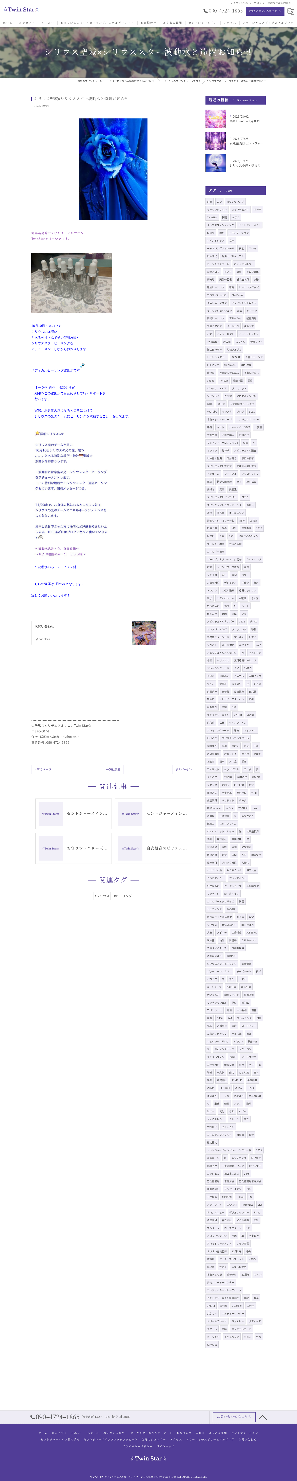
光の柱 (225, 691)
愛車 (221, 761)
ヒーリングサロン (217, 209)
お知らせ (244, 435)
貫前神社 (212, 1095)
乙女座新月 (213, 582)
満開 (209, 839)
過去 (248, 1251)
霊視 (258, 1336)
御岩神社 (222, 1080)
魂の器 (211, 940)
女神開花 (212, 746)
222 (231, 536)
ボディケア (255, 1321)
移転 (253, 629)
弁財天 (223, 1266)
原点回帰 (249, 994)
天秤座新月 (213, 1064)
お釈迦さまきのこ (217, 1033)
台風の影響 (235, 544)
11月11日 (237, 1080)
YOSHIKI (243, 808)
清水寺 (238, 1088)
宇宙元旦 (227, 792)
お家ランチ (230, 753)
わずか (242, 1111)
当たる (248, 1336)
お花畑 (242, 598)
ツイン (211, 683)
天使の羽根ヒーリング (242, 404)
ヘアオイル (213, 473)
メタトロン (245, 1049)
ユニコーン (213, 1157)
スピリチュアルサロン (231, 699)
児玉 (209, 1025)
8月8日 (245, 1002)
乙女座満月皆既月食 (250, 1181)
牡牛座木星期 (214, 458)
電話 (209, 481)
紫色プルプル (234, 349)
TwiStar (223, 380)
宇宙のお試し (251, 372)
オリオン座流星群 (217, 1251)
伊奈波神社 (213, 1189)
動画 (224, 613)
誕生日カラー (214, 349)
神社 (209, 512)
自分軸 (211, 372)
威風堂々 (212, 1165)
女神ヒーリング (254, 357)
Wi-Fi (254, 792)
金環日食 (229, 1064)
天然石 (252, 1259)
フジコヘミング (250, 473)
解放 (209, 567)
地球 (234, 528)
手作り (245, 582)
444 (230, 1018)
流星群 (223, 683)
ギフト (220, 427)
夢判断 (223, 1305)
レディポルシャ (225, 598)
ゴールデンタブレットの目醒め (224, 559)
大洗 (209, 932)
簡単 (258, 971)
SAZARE (236, 357)
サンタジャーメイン (218, 715)
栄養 (216, 1103)
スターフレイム (227, 823)
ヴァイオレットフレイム (220, 831)
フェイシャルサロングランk (222, 442)
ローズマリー (248, 1025)
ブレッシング (244, 1018)
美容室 (233, 489)
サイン (258, 1274)
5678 (259, 1150)
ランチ (247, 769)
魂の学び (256, 854)
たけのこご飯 (214, 870)
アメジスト (213, 769)
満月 (226, 606)
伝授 (251, 699)
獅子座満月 (230, 365)
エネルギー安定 (215, 551)
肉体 (221, 940)
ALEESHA (251, 932)
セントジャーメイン (250, 225)
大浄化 (245, 862)
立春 (221, 722)
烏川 (224, 746)
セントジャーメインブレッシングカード (229, 1150)
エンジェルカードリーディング (224, 1290)
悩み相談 (212, 1344)
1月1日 (248, 668)
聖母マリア (256, 341)
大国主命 (212, 435)
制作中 (211, 1111)
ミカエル (239, 676)
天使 (241, 248)
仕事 (234, 707)
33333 (210, 380)
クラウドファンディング (220, 225)
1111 (252, 411)
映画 (226, 1103)
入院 (221, 536)
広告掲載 (237, 932)
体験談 (211, 1259)
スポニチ (222, 932)
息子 (239, 481)
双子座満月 (228, 644)
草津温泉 (212, 847)
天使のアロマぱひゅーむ (220, 520)
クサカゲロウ (248, 940)
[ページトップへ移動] (263, 1417)
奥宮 (251, 917)
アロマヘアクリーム (218, 730)
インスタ (227, 411)
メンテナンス (239, 1157)
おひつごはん (231, 769)
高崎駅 (257, 753)
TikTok (240, 1196)
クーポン (252, 310)
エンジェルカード (242, 1329)
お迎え (211, 761)
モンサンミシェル (217, 1002)
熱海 (231, 1072)
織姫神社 (257, 777)
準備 (209, 1072)
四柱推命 (239, 784)
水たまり (212, 613)
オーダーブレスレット (231, 1259)
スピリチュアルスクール (235, 738)
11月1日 (236, 1251)
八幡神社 (222, 1025)
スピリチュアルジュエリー (221, 497)
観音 (224, 854)
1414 (259, 528)
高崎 (224, 1329)
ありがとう (247, 815)
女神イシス (255, 676)
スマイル (240, 341)
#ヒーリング (123, 896)
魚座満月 (212, 1220)
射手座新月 (243, 279)
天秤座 (250, 1305)
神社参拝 (246, 365)
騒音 (241, 1064)
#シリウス (102, 896)
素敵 (246, 1298)
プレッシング (239, 629)
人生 (243, 854)
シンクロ (212, 575)
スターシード (214, 1204)
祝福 (245, 442)
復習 (246, 567)
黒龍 (209, 1018)
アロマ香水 (252, 271)
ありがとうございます (219, 917)
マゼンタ (212, 784)
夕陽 (243, 613)
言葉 (209, 333)
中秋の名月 (213, 606)
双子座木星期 (231, 893)
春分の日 (241, 792)
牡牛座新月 (213, 886)
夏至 (221, 489)
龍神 (254, 1010)
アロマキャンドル (246, 396)
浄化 (231, 979)
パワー (245, 575)
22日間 (238, 715)
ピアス (228, 271)
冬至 (209, 660)
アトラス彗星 (248, 1057)
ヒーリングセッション (219, 310)
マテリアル (230, 473)
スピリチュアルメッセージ (222, 652)
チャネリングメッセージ (220, 248)
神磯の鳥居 (238, 948)
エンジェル (213, 1173)
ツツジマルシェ (237, 878)
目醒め (240, 1134)
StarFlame (237, 295)
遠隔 (234, 613)
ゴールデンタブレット (219, 1134)
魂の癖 (250, 715)
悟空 (251, 784)
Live (260, 1204)
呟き (209, 598)
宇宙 (209, 427)
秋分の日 (253, 1041)
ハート (245, 606)
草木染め (239, 637)
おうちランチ (234, 870)
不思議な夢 (252, 886)
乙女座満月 (213, 1181)
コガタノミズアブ (217, 948)
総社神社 (212, 1142)
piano (256, 808)
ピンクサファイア (217, 388)
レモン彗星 (243, 1243)
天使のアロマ (214, 326)
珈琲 (248, 1103)
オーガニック (236, 512)
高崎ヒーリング (215, 318)
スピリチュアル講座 (245, 450)
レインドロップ (215, 240)
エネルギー (245, 644)
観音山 (211, 823)
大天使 (258, 427)
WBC (210, 404)
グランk (238, 1041)
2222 (242, 621)
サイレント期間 (215, 544)
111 (248, 1228)
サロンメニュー (215, 1212)
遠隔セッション (247, 590)
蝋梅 (236, 730)
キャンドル (250, 730)
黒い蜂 (211, 1266)
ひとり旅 (244, 1072)
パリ (248, 1189)
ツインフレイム (237, 722)
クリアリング (253, 559)
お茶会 (253, 520)
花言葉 (257, 683)
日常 (259, 1018)
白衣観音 (239, 691)
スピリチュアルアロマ (219, 466)
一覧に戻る (113, 769)
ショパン (212, 644)
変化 (221, 1111)
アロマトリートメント (219, 1243)
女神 (231, 240)
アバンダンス (214, 1010)
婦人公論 (246, 986)
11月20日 (224, 1088)
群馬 (209, 201)
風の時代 (212, 256)
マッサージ (213, 893)
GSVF (242, 520)
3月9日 (211, 1305)
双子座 (240, 917)
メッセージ (233, 326)
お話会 (250, 505)
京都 (209, 1080)
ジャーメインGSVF (239, 427)
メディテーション (239, 232)
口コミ (245, 497)
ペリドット (228, 800)
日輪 (234, 854)
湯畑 (234, 847)
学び (251, 1064)
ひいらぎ (212, 738)
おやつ (245, 753)
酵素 (256, 582)
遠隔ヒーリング (215, 287)
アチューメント (225, 333)
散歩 (224, 528)
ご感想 (228, 396)
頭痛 (243, 761)
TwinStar (212, 217)
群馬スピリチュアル (233, 256)
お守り (235, 217)
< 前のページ (43, 769)
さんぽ (255, 598)
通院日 (233, 1057)
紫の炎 (242, 800)
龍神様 (225, 450)
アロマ (252, 248)
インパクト (213, 777)
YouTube (212, 411)
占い (219, 201)
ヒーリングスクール (218, 264)
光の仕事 (231, 986)
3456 (220, 1018)
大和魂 (211, 676)
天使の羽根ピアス (246, 466)
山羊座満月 (247, 924)
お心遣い (231, 909)
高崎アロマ (213, 271)
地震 (229, 1010)
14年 (247, 1173)
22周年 (245, 1274)
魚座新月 (212, 800)
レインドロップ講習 (228, 567)
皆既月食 (229, 1181)
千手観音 (212, 1196)
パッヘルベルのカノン (219, 971)
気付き (211, 489)
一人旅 (220, 1072)
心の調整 (237, 1305)
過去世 (227, 341)
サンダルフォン (215, 1057)
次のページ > (184, 769)
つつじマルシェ (215, 878)
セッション (228, 1126)
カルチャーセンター (233, 1313)
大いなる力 (213, 994)
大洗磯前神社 (229, 924)
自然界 (252, 691)
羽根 (250, 380)
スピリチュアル (240, 209)
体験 (224, 707)
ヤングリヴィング (217, 629)
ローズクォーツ (232, 1228)
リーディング (214, 909)
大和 (236, 668)
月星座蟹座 (213, 753)
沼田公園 (251, 870)
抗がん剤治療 (224, 481)
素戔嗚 (233, 940)
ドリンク (212, 590)
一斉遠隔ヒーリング (233, 1165)
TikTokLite (247, 1204)
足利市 (225, 784)
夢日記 (211, 279)
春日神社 (227, 1220)
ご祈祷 (211, 1088)
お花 (256, 1298)
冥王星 (221, 404)
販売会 (220, 512)
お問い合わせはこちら (265, 11)
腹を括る (251, 481)
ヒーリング (213, 1336)
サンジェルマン (232, 1189)
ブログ (240, 411)
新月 (231, 287)
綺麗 (234, 1235)
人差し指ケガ (239, 1266)
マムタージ (213, 1228)
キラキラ (212, 450)
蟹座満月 (251, 318)
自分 (224, 575)
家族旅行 (246, 847)
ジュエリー (238, 1321)
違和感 (211, 722)
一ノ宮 (225, 1095)
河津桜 (211, 815)
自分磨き (232, 458)
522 (258, 644)
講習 (241, 901)
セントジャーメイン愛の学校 (223, 1298)
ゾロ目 (253, 621)
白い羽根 (242, 1010)
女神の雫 (242, 777)
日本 (256, 1072)
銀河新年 (246, 528)
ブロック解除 (229, 862)
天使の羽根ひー (215, 1119)
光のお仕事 (243, 1220)
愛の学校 (232, 1274)
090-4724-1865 (57, 742)
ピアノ (252, 637)
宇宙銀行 (254, 1235)
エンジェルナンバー (248, 419)
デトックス (230, 582)
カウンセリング (235, 201)
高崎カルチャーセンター (220, 1282)
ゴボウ (242, 979)
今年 (231, 1111)
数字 (251, 1134)
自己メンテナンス (224, 1049)
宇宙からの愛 (214, 1274)
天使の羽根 (225, 279)
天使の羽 (232, 1204)
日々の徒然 (213, 365)
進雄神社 (222, 839)
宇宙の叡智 (247, 458)
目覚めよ (224, 676)
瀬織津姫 (238, 380)
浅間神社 (239, 1095)
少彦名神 (212, 1313)
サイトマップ (166, 1446)
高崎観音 (247, 963)
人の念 (233, 761)
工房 (256, 746)
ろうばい (237, 683)
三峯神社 (224, 815)
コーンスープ (214, 986)
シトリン (234, 1119)
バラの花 (212, 979)
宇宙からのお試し (229, 372)
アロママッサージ (217, 1235)
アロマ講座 (228, 435)
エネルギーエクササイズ (220, 901)
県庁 (234, 1025)
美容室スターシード (218, 637)
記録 (256, 1220)
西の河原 (212, 854)
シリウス (212, 924)
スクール (212, 1329)
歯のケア (249, 326)
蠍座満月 (212, 862)
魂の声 (211, 699)
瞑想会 (211, 232)
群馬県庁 (212, 691)
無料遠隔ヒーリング (245, 660)
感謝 (248, 1033)
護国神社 (232, 955)
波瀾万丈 (212, 792)
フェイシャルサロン (218, 1041)
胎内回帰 (227, 1196)
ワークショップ (232, 886)
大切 (234, 575)
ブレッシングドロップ (244, 302)
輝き (246, 1119)
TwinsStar (212, 341)
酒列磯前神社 (214, 955)
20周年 (228, 777)
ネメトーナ (255, 652)
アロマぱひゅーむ (217, 295)
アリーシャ (235, 318)
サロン (257, 1212)
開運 (224, 217)
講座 (239, 271)
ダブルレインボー (239, 1212)
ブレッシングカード (218, 668)
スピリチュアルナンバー (220, 621)
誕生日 (211, 536)
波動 (256, 279)
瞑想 (221, 232)
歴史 (234, 1002)
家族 (224, 847)
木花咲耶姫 (255, 1095)
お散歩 (235, 746)
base (239, 310)
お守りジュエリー (244, 264)
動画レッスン (231, 994)
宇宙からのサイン (248, 536)
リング (251, 1088)
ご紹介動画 (228, 590)
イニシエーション (217, 302)
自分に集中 (255, 1165)
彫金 (246, 746)
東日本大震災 (231, 1173)
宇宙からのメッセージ (219, 419)
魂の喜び (212, 707)
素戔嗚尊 (237, 839)
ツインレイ (213, 396)
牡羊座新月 (252, 831)
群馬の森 (212, 528)
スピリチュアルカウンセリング (224, 505)
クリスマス (223, 660)
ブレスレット (239, 388)
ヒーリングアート (217, 357)
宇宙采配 (237, 1033)
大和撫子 (212, 1126)
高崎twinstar (214, 808)
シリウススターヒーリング (222, 963)
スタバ (238, 1103)
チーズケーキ (244, 971)
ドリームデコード (217, 1321)
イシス (230, 808)
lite (250, 1196)
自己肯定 (256, 1157)
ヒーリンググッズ (249, 287)
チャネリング (231, 1336)
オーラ (257, 209)
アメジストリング (249, 333)
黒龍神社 (252, 1080)
